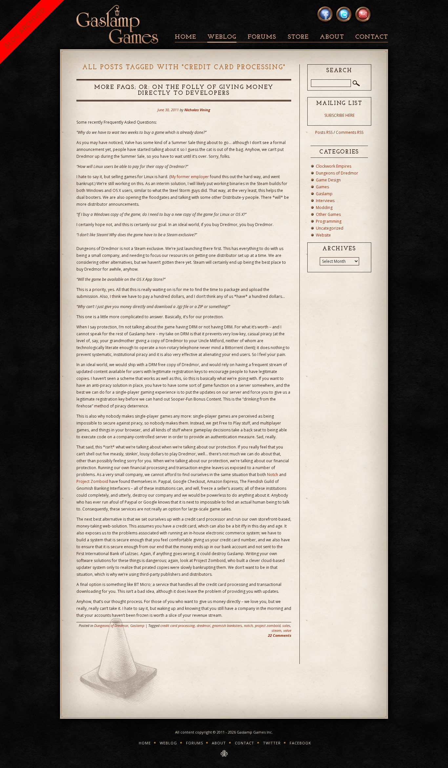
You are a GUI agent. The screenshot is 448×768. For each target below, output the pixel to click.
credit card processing (177, 625)
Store (298, 37)
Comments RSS (349, 132)
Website (323, 235)
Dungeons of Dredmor (111, 625)
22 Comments (279, 635)
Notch (272, 474)
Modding (324, 207)
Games (322, 187)
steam (276, 630)
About (332, 37)
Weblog (221, 37)
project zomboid (267, 625)
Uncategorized (329, 228)
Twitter (272, 742)
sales (286, 625)
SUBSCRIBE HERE (339, 115)
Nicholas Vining (197, 109)
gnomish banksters (227, 625)
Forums (262, 37)
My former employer (190, 176)
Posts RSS (324, 132)
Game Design (328, 180)
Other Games (328, 214)
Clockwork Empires (333, 166)
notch (248, 625)
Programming (328, 221)
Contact (371, 37)
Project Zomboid (92, 481)
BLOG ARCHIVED (24, 27)
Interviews (325, 200)
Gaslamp (137, 625)
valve (287, 630)
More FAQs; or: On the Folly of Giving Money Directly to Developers (184, 90)
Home (185, 37)
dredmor (203, 625)
